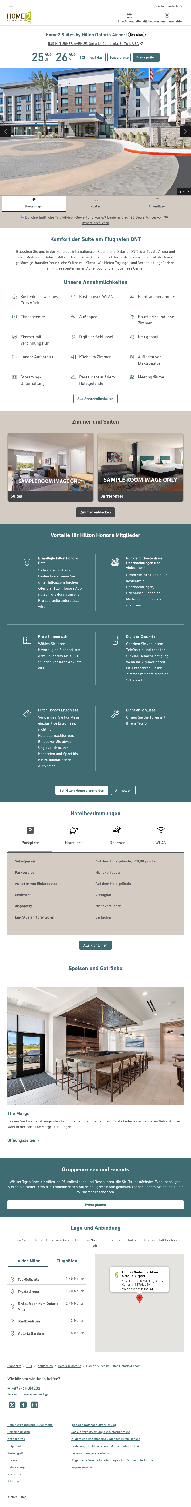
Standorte (14, 1366)
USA (29, 1366)
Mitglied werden (154, 21)
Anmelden (176, 21)
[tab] (34, 204)
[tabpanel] (95, 220)
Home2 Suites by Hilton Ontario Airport (113, 1366)
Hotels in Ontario (69, 1366)
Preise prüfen (148, 57)
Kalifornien (45, 1366)
